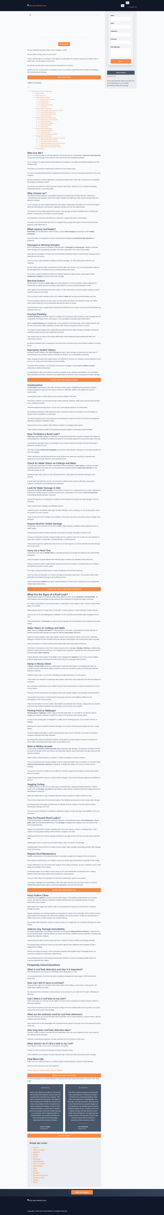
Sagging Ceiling (44, 126)
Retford (35, 1182)
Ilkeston (35, 1070)
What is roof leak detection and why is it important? (53, 138)
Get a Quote (64, 44)
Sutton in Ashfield (38, 1164)
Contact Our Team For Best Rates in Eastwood (64, 589)
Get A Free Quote (64, 1135)
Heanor (29, 1070)
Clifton (35, 1168)
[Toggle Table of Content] (28, 87)
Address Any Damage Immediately (49, 134)
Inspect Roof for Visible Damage (48, 114)
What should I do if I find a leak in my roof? (51, 146)
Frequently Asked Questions (44, 136)
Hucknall (42, 1070)
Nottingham (36, 1159)
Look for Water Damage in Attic (48, 112)
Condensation (44, 106)
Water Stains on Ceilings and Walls (49, 119)
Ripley (48, 1070)
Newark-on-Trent (38, 1177)
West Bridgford (38, 1166)
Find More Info (40, 148)
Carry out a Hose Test (46, 115)
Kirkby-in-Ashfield (56, 1070)
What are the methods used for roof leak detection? (53, 143)
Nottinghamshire (38, 1161)
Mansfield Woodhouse (40, 1175)
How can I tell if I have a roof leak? (49, 139)
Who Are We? (40, 93)
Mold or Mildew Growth (46, 125)
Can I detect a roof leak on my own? (49, 141)
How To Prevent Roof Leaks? (44, 128)
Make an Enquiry (82, 1192)
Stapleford (36, 1152)
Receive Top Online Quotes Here (64, 890)
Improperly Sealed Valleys (47, 104)
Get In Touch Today (64, 77)
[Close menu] (127, 2)
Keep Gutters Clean (45, 132)
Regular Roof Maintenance (47, 130)
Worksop (36, 1180)
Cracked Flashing (45, 103)
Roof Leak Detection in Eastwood (42, 91)
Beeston (35, 1154)
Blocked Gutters (44, 101)
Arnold (35, 1157)
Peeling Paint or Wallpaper (47, 123)
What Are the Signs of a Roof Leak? (46, 117)
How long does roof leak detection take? (50, 145)
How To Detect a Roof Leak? (44, 108)
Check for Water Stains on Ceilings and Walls (51, 110)
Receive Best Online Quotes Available (64, 380)
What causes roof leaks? (43, 97)
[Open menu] (122, 5)
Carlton (35, 1170)
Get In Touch (120, 72)
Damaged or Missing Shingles (48, 99)
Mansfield (36, 1173)
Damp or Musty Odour (46, 121)
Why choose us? (41, 95)
